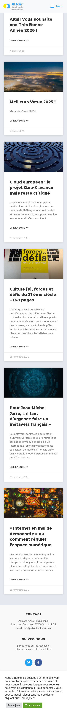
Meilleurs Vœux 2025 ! (33, 102)
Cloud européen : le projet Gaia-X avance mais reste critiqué (31, 187)
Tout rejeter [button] (14, 705)
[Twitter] (29, 662)
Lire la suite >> (19, 40)
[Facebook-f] (38, 662)
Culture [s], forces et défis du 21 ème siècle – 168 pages (33, 295)
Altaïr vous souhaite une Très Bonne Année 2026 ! (31, 25)
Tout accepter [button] (32, 705)
